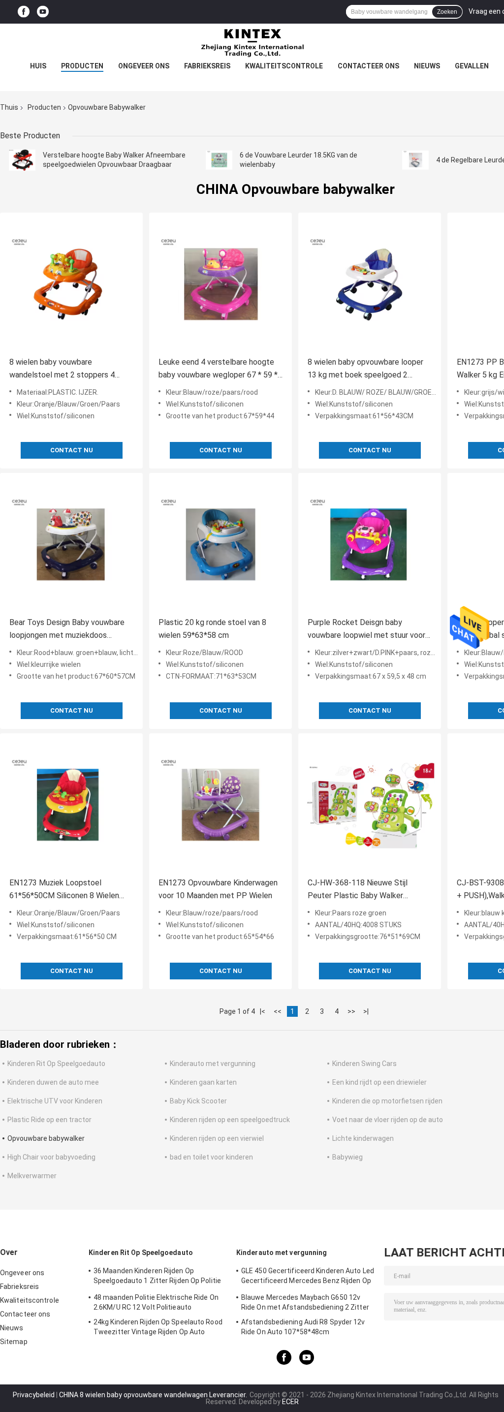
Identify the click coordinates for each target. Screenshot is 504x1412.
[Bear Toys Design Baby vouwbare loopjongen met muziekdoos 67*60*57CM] (71, 544)
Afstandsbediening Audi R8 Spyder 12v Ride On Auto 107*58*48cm (303, 1327)
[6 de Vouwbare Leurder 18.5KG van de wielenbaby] (219, 160)
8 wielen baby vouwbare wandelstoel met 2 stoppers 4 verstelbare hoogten (62, 369)
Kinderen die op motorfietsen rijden (387, 1101)
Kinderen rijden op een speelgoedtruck (230, 1120)
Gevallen (472, 66)
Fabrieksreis (207, 66)
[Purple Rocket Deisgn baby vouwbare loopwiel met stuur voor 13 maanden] (370, 544)
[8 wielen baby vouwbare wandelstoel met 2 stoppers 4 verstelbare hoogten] (71, 284)
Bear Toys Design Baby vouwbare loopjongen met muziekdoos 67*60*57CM (67, 630)
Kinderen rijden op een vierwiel (217, 1138)
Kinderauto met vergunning (212, 1063)
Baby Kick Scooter (198, 1101)
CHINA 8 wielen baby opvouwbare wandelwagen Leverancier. (154, 1395)
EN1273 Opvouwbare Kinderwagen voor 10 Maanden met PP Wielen (218, 889)
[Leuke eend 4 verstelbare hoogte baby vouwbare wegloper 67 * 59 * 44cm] (220, 284)
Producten (82, 66)
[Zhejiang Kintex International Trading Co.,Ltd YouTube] (43, 12)
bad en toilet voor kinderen (211, 1157)
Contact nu (71, 450)
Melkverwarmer (32, 1176)
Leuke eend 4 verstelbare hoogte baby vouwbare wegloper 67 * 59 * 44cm (218, 369)
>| (366, 1011)
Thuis (9, 107)
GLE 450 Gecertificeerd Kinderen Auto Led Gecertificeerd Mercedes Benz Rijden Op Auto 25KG (307, 1277)
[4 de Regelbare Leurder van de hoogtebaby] (415, 160)
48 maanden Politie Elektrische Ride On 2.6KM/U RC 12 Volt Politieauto (156, 1302)
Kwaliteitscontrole (284, 66)
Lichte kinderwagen (363, 1138)
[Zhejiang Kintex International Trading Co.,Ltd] (252, 43)
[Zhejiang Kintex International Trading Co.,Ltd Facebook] (23, 12)
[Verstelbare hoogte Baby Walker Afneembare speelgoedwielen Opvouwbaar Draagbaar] (22, 160)
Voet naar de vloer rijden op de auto (387, 1120)
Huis (38, 66)
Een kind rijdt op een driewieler (379, 1082)
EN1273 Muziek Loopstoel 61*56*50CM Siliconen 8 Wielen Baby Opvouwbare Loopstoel (64, 890)
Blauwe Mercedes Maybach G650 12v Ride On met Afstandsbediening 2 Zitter (305, 1302)
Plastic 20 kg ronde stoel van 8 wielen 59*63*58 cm (212, 629)
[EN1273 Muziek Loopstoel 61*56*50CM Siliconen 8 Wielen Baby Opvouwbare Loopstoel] (71, 805)
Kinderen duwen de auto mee (53, 1082)
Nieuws (427, 66)
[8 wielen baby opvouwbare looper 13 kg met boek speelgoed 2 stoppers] (370, 284)
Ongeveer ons (143, 66)
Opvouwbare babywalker (46, 1138)
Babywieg (347, 1157)
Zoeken (447, 11)
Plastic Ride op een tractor (49, 1120)
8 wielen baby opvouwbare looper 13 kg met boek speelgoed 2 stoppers (365, 369)
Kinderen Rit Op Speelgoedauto (56, 1063)
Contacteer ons (368, 66)
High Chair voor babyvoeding (51, 1157)
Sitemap (14, 1342)
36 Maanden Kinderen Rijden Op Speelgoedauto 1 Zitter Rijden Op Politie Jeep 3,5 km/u (157, 1277)
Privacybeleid (34, 1395)
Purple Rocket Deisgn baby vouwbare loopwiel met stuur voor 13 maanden (366, 630)
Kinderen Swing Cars (364, 1063)
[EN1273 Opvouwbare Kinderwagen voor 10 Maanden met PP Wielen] (220, 805)
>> (351, 1011)
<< (278, 1011)
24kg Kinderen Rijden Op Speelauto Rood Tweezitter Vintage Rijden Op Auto (158, 1327)
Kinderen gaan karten (203, 1082)
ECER (290, 1402)
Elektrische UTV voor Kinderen (54, 1101)
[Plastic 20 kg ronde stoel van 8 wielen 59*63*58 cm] (220, 544)
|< (262, 1011)
